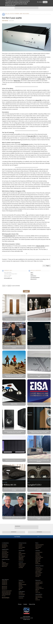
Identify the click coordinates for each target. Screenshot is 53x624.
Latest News (22, 591)
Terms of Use (37, 592)
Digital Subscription (38, 597)
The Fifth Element (38, 570)
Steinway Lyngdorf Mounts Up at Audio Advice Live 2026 (39, 489)
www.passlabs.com (8, 278)
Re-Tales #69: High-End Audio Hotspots (14, 517)
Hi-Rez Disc (4, 562)
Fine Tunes (37, 576)
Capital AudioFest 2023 (6, 594)
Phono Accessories (22, 553)
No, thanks (39, 2)
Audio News (21, 592)
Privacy (19, 604)
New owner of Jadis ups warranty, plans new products (14, 347)
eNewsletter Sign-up (38, 583)
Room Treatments (22, 556)
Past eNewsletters (22, 594)
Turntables (20, 544)
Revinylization (37, 563)
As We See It (37, 553)
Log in (3, 285)
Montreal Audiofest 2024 (6, 592)
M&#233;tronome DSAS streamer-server (14, 460)
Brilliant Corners (38, 556)
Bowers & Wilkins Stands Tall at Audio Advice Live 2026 (14, 489)
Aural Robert (37, 554)
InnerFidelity (21, 567)
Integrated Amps (5, 556)
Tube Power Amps (5, 552)
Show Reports (5, 579)
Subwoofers (4, 547)
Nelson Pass (17, 80)
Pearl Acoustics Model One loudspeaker (14, 319)
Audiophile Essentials (22, 584)
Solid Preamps (4, 553)
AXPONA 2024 (4, 580)
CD (2, 561)
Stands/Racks (21, 557)
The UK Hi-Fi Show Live (39, 588)
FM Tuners (20, 548)
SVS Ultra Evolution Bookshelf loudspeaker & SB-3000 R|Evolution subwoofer (14, 432)
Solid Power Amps (5, 554)
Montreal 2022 (4, 587)
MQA (19, 589)
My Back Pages (38, 558)
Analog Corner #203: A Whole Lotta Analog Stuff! (39, 376)
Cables (20, 552)
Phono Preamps (5, 557)
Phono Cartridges (22, 547)
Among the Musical (38, 552)
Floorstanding (4, 544)
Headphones (21, 558)
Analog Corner (38, 567)
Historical (20, 588)
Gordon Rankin (24, 79)
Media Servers (4, 566)
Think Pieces (21, 587)
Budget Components (22, 563)
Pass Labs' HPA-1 (31, 136)
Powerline (20, 554)
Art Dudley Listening (38, 568)
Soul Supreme (25, 144)
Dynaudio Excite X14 (9, 235)
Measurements (34, 279)
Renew (36, 598)
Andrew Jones (41, 79)
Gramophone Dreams (39, 557)
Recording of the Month (39, 544)
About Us (37, 585)
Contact (25, 604)
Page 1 (32, 272)
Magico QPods (14, 404)
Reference (20, 583)
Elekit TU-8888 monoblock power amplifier (39, 319)
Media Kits (37, 589)
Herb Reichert (5, 20)
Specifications (33, 275)
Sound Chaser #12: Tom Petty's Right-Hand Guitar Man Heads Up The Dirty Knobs (14, 376)
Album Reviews (38, 547)
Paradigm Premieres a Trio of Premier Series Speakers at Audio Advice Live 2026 (39, 432)
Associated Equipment (35, 277)
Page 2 (48, 265)
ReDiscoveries (37, 561)
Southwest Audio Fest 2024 (7, 590)
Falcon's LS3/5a (40, 246)
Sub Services (37, 599)
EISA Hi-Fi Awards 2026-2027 (39, 404)
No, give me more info (10, 5)
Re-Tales (36, 562)
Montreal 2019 (4, 589)
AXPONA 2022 (4, 583)
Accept (45, 2)
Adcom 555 (38, 100)
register (9, 285)
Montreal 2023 (4, 586)
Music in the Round (38, 572)
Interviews (20, 585)
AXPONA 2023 (4, 582)
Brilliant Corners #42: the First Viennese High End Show (39, 461)
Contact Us (37, 584)
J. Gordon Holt (21, 566)
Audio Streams (38, 571)
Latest (26, 291)
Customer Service (38, 587)
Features (37, 548)
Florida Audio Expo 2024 (6, 593)
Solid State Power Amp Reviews (17, 13)
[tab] (26, 291)
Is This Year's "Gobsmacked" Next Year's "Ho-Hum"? (39, 518)
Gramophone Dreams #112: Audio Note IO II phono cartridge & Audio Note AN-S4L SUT (39, 347)
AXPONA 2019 (4, 584)
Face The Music (38, 575)
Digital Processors (5, 563)
